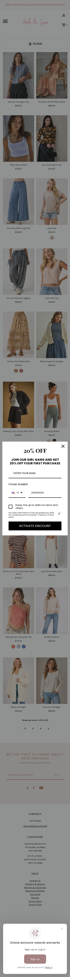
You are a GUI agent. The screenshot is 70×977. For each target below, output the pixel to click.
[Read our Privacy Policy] (59, 513)
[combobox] (17, 493)
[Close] (63, 446)
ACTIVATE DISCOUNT (35, 526)
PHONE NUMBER (18, 484)
